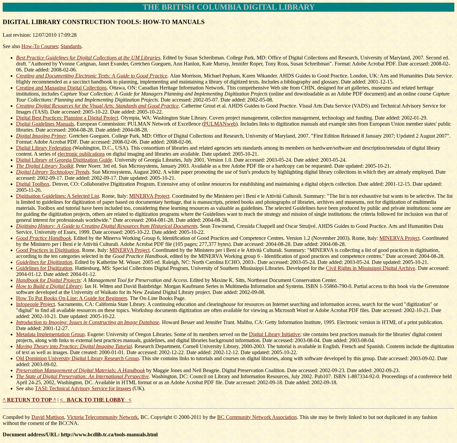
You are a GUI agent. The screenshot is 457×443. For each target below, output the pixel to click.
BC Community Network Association (257, 417)
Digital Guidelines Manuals (45, 124)
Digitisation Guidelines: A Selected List (57, 196)
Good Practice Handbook (43, 238)
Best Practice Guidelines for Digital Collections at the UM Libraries (88, 57)
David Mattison (47, 417)
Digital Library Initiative (274, 334)
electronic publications (81, 154)
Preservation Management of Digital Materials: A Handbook (80, 370)
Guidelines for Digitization (44, 262)
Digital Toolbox (33, 184)
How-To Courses (39, 46)
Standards (71, 46)
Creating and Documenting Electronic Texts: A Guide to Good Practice (91, 76)
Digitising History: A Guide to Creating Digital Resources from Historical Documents (106, 226)
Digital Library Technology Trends (52, 172)
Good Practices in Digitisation (47, 250)
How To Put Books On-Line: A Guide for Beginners (71, 298)
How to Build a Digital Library (49, 286)
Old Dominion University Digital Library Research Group (77, 358)
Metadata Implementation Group (50, 334)
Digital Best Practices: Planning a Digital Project (67, 118)
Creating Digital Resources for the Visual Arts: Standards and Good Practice (97, 106)
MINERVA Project (149, 196)
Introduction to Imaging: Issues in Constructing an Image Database (87, 322)
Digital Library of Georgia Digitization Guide (64, 160)
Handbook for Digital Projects (48, 280)
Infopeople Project (35, 304)
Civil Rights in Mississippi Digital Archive (370, 268)
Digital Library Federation (43, 148)
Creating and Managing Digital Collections (61, 88)
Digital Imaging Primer (41, 136)
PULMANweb (220, 124)
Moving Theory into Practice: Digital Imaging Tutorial (74, 346)
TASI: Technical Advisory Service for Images (83, 388)
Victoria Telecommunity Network (102, 417)
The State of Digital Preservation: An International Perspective (82, 376)
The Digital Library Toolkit (44, 166)
